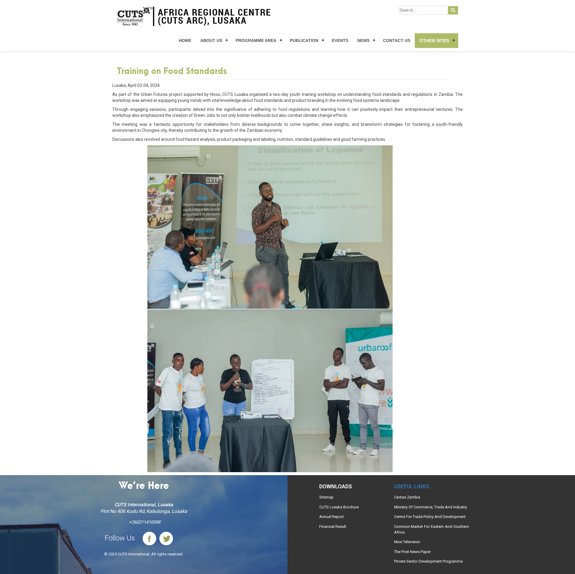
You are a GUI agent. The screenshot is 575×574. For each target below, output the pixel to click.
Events (340, 40)
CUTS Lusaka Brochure (339, 507)
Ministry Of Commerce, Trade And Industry (430, 507)
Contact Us (396, 40)
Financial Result (332, 526)
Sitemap (326, 497)
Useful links (411, 486)
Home (185, 40)
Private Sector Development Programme (428, 561)
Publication (304, 40)
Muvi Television (407, 542)
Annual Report (331, 516)
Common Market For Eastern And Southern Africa (431, 529)
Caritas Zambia (407, 497)
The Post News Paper (412, 551)
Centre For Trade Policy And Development (430, 516)
